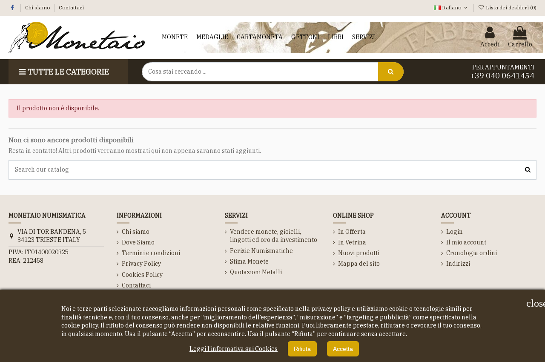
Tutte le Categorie (68, 72)
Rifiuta (302, 348)
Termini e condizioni (151, 253)
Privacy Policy (141, 263)
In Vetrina (352, 242)
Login (454, 232)
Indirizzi (458, 263)
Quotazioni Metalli (256, 272)
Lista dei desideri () (510, 7)
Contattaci (71, 7)
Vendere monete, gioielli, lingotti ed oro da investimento (273, 236)
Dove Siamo (138, 242)
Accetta (343, 348)
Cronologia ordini (471, 253)
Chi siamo (38, 7)
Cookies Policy (142, 275)
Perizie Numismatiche (261, 251)
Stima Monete (249, 261)
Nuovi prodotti (358, 253)
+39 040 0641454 (502, 75)
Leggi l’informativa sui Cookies (233, 349)
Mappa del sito (359, 263)
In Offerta (352, 232)
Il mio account (466, 242)
